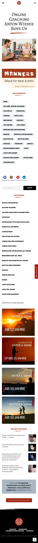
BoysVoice (8, 111)
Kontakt (13, 529)
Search (29, 187)
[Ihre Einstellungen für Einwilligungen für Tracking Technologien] (34, 539)
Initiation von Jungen (10, 236)
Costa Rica (18, 116)
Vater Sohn (28, 158)
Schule (30, 144)
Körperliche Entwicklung (14, 130)
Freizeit (20, 120)
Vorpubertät (9, 162)
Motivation (8, 139)
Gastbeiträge (7, 232)
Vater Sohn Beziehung (10, 294)
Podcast (7, 144)
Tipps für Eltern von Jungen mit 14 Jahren (13, 446)
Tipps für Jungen (8, 289)
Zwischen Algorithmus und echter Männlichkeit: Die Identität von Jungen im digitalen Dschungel (11, 457)
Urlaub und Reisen (11, 158)
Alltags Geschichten (10, 203)
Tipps (26, 148)
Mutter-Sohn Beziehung (11, 265)
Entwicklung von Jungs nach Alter (15, 222)
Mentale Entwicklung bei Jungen (15, 260)
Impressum (23, 529)
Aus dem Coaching (9, 207)
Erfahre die (19, 483)
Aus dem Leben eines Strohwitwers (15, 212)
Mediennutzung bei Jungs (12, 256)
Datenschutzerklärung (15, 531)
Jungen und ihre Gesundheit (13, 241)
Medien (6, 134)
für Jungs (21, 125)
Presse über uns (8, 275)
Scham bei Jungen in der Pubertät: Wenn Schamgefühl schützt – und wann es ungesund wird (12, 469)
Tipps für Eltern (10, 153)
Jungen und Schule (9, 246)
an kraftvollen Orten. (19, 487)
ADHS (5, 102)
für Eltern (8, 125)
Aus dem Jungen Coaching (14, 106)
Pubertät (19, 144)
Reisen (4, 280)
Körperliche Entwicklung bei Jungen (16, 251)
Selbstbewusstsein (11, 148)
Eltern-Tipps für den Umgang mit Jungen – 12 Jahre (13, 436)
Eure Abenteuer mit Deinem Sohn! (19, 500)
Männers (30, 531)
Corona (7, 116)
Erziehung (8, 120)
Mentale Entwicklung (23, 134)
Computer (20, 111)
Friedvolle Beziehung (10, 227)
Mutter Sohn (23, 139)
